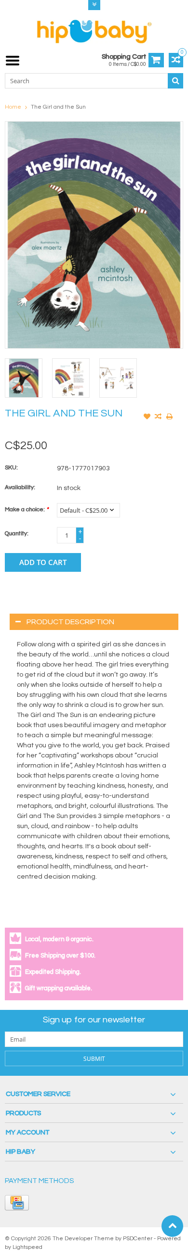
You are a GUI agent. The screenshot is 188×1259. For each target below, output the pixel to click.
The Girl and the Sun (58, 107)
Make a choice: (26, 509)
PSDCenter (137, 1238)
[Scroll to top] (172, 1226)
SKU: (11, 468)
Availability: (20, 487)
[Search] (175, 80)
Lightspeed (27, 1247)
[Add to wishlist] (147, 417)
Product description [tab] (70, 622)
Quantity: (16, 533)
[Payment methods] (17, 1202)
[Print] (169, 417)
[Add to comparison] (158, 417)
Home (13, 107)
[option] (23, 378)
